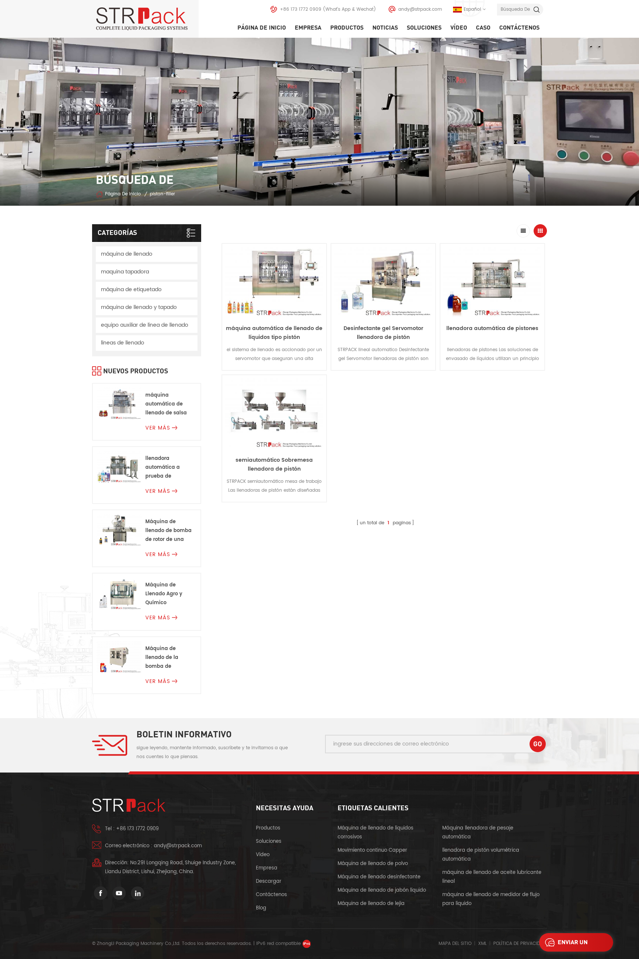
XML (482, 943)
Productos (347, 28)
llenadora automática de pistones (492, 328)
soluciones (424, 28)
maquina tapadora (125, 271)
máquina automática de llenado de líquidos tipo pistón (274, 332)
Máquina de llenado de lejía (371, 904)
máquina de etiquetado (131, 289)
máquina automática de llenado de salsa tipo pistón (166, 404)
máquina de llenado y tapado (139, 307)
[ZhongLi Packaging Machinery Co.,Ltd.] (147, 19)
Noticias (385, 28)
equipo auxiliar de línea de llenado (144, 325)
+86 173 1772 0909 (300, 9)
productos (268, 828)
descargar (268, 881)
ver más (274, 376)
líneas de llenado (122, 343)
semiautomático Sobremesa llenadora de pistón (274, 464)
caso (483, 28)
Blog (261, 908)
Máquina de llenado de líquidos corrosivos (375, 832)
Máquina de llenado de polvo (373, 864)
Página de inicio (261, 28)
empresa (308, 28)
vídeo (458, 28)
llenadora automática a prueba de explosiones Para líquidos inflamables (166, 468)
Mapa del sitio (455, 943)
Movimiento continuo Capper (373, 850)
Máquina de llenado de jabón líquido (382, 890)
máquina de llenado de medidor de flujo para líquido (491, 899)
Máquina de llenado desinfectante (379, 877)
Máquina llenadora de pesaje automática (477, 832)
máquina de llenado (126, 254)
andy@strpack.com (420, 9)
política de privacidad (519, 943)
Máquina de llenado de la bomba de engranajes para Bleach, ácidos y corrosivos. (166, 658)
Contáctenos (519, 28)
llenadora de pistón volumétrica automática (480, 855)
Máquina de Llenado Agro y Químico (163, 594)
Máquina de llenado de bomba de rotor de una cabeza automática (168, 531)
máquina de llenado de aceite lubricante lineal (491, 877)
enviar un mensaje (573, 944)
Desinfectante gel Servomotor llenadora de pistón (383, 332)
